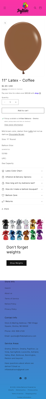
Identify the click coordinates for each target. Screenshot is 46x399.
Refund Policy (10, 304)
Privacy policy (33, 390)
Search (8, 288)
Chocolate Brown (16, 134)
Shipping (4, 89)
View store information (13, 125)
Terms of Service (12, 299)
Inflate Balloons (21, 387)
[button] (4, 7)
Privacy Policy (11, 309)
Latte (30, 131)
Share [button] (6, 209)
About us (8, 293)
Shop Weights (16, 263)
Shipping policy (31, 393)
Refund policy (20, 390)
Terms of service (17, 393)
